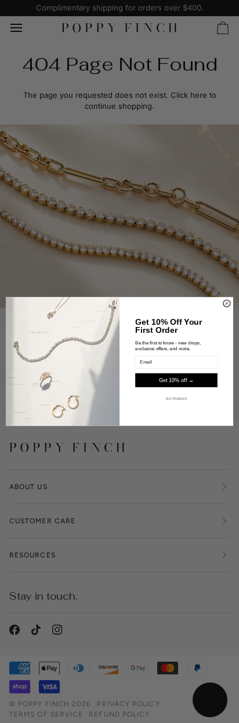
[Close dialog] (226, 303)
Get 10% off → (176, 380)
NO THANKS (176, 399)
